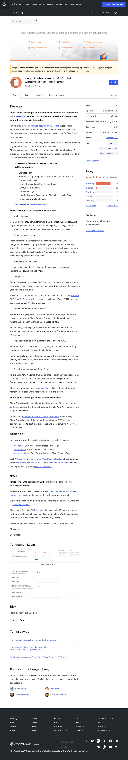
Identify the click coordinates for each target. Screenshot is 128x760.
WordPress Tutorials (51, 459)
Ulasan (27, 95)
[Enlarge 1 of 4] (29, 552)
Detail (15, 95)
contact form (112, 143)
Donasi (80, 726)
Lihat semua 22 (112, 138)
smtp (102, 154)
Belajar (57, 718)
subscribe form (111, 154)
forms (115, 148)
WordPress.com (106, 718)
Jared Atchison (22, 694)
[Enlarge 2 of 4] (53, 552)
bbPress (102, 726)
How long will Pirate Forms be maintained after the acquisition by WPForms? (29, 648)
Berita (12, 722)
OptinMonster (20, 449)
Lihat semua (112, 205)
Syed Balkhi (34, 86)
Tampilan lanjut (92, 160)
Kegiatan (80, 722)
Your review (91, 205)
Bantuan (114, 95)
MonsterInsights (21, 453)
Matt (101, 722)
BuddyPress (104, 730)
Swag (79, 730)
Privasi (12, 730)
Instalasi (39, 95)
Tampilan (36, 718)
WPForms (20, 116)
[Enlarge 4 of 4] (77, 566)
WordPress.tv (61, 730)
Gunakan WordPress (114, 4)
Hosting (13, 726)
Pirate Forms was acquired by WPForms (40, 126)
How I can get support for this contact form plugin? (34, 640)
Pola (34, 730)
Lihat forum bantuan (95, 230)
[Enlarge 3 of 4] (77, 552)
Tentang (13, 718)
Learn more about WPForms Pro (30, 204)
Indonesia (38, 744)
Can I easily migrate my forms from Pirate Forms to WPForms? (39, 657)
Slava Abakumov (58, 694)
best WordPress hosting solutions (53, 462)
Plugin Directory (16, 12)
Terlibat (79, 718)
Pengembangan (56, 95)
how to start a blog (43, 466)
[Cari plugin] (36, 21)
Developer (58, 726)
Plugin (34, 726)
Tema (34, 722)
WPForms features (21, 504)
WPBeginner (20, 459)
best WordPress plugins (26, 462)
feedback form (105, 148)
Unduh (113, 82)
